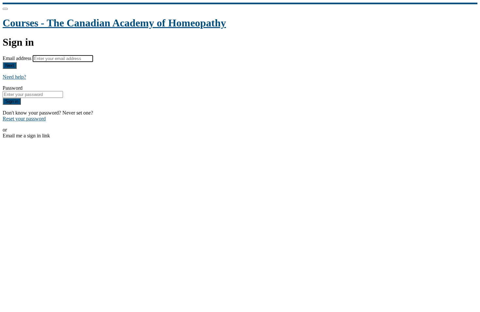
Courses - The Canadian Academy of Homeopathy (114, 23)
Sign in (11, 101)
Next (9, 65)
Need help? (14, 77)
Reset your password (24, 118)
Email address (18, 58)
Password (13, 88)
